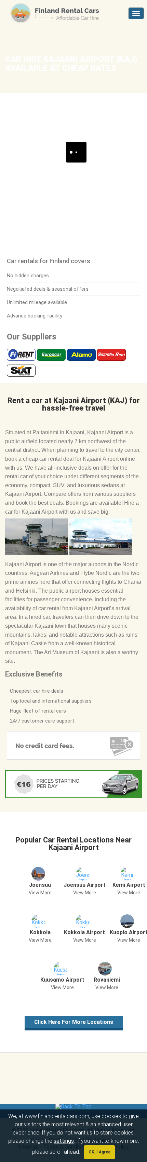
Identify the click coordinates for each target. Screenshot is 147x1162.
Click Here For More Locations (73, 1022)
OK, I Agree (99, 1152)
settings (64, 1141)
